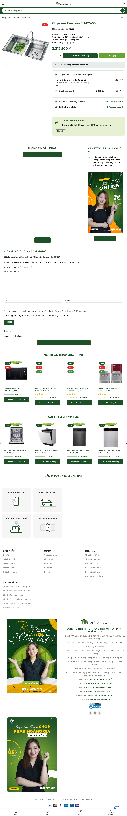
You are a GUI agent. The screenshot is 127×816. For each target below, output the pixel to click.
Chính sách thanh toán (13, 595)
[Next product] (124, 17)
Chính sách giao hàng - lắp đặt (17, 599)
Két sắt (47, 572)
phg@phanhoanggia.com (98, 691)
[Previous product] (119, 17)
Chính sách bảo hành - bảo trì (16, 591)
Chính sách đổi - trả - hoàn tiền (17, 603)
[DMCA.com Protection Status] (95, 703)
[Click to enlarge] (6, 65)
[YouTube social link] (95, 713)
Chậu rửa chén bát (21, 17)
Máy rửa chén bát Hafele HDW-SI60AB (78, 451)
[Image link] (32, 656)
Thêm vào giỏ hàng (80, 56)
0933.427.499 (105, 687)
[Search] (122, 10)
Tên (6, 300)
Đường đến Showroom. (100, 699)
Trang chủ (5, 17)
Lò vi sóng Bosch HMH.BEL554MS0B (12, 389)
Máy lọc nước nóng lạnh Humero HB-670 (78, 389)
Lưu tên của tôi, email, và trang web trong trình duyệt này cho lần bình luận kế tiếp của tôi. (46, 311)
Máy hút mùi (9, 559)
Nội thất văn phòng (94, 576)
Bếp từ (6, 555)
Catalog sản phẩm (11, 608)
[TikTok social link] (99, 713)
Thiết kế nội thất (92, 555)
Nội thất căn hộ (92, 563)
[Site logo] (63, 3)
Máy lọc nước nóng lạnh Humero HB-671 (46, 389)
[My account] (123, 3)
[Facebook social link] (90, 713)
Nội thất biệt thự (92, 572)
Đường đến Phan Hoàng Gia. (100, 695)
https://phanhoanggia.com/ (99, 679)
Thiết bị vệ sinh (10, 572)
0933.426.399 (92, 687)
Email (68, 300)
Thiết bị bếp (8, 568)
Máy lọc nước (9, 563)
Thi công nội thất (93, 559)
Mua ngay (112, 56)
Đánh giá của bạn (12, 267)
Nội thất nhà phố (93, 568)
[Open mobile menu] (3, 3)
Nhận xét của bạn (12, 271)
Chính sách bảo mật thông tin (16, 586)
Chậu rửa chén (51, 555)
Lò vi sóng (48, 563)
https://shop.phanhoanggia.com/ (98, 683)
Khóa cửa (48, 568)
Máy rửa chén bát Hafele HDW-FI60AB (46, 451)
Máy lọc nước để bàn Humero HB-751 (107, 389)
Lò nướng (48, 559)
